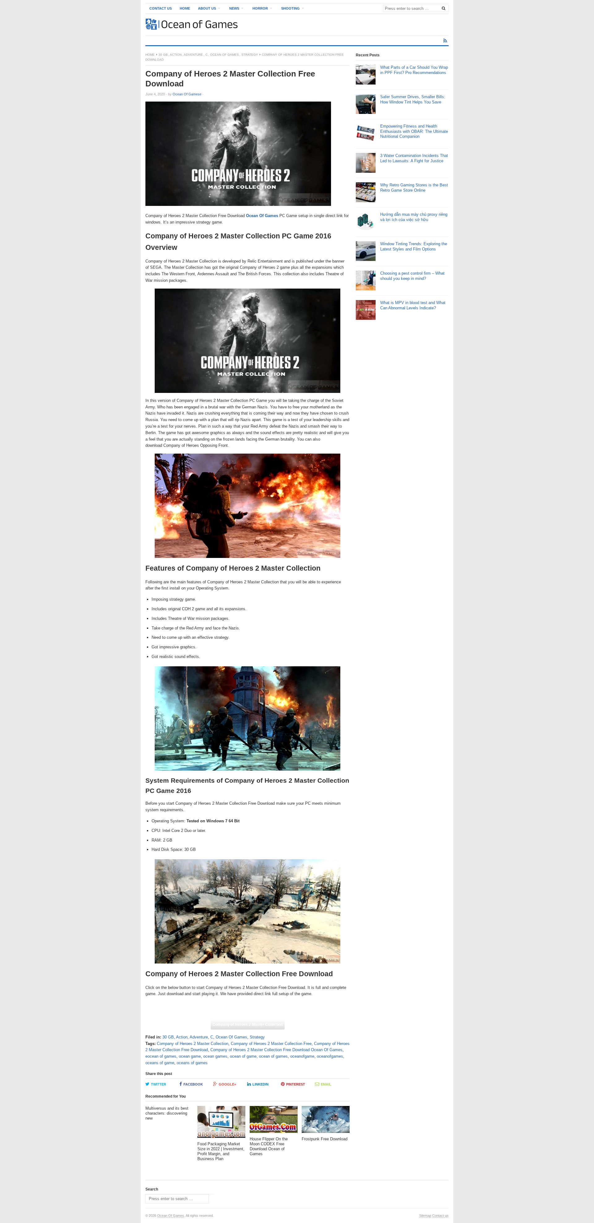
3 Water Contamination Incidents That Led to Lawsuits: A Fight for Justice (414, 158)
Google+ (227, 1084)
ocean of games (273, 1056)
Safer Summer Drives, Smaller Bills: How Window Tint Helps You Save (412, 99)
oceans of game (159, 1062)
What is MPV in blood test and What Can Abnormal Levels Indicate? (413, 305)
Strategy (249, 54)
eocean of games (160, 1056)
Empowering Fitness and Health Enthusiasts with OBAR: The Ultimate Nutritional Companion (414, 131)
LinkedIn (260, 1084)
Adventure (193, 54)
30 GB (163, 54)
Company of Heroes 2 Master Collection (248, 1024)
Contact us (440, 1215)
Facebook (193, 1084)
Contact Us (160, 8)
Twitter (158, 1084)
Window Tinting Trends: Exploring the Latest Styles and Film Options (413, 246)
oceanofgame (302, 1056)
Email (326, 1084)
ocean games (215, 1056)
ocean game (190, 1056)
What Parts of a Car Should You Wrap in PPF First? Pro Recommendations (414, 70)
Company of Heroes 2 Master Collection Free (271, 1043)
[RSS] (445, 41)
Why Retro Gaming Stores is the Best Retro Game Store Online (414, 187)
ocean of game (243, 1056)
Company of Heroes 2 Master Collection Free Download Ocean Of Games (276, 1049)
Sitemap (425, 1215)
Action (176, 54)
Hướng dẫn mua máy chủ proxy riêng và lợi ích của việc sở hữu (413, 217)
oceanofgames (330, 1056)
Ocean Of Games (224, 54)
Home (185, 8)
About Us (207, 8)
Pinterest (295, 1084)
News (234, 8)
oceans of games (192, 1062)
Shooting (290, 8)
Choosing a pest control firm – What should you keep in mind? (412, 276)
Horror (260, 8)
